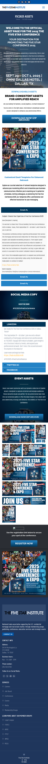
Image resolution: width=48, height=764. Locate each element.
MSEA (6, 743)
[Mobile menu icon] (43, 7)
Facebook (12, 370)
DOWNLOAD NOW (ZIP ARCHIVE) (24, 119)
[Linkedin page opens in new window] (22, 2)
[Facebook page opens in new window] (19, 2)
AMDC (6, 729)
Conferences (9, 696)
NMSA (6, 739)
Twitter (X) (13, 365)
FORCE (7, 724)
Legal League (9, 720)
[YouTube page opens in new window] (29, 2)
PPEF (7, 734)
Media (7, 705)
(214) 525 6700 (7, 667)
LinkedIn (11, 324)
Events (7, 700)
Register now (24, 543)
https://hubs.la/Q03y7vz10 (13, 355)
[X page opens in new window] (25, 2)
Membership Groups (11, 710)
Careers (7, 686)
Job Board (8, 691)
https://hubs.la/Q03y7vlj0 (10, 265)
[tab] (24, 210)
